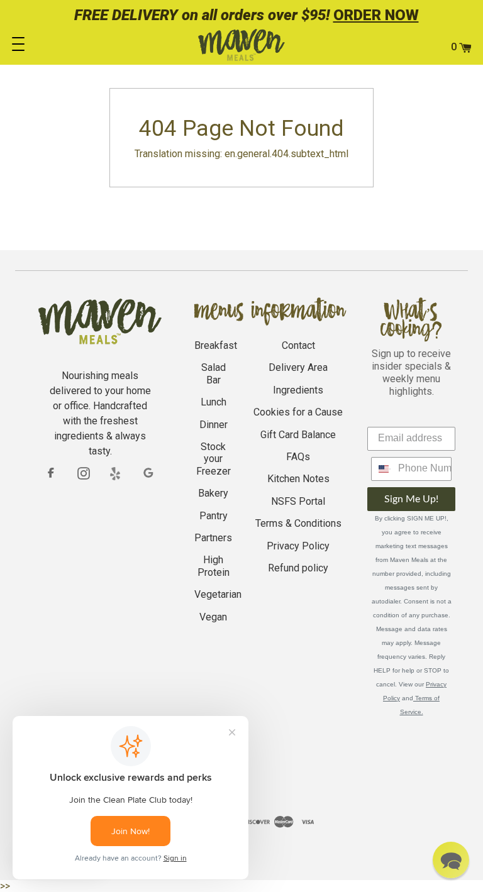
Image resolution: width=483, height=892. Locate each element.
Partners (213, 538)
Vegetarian (218, 594)
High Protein (213, 566)
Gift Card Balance (298, 435)
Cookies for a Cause (298, 412)
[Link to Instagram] (83, 473)
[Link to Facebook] (51, 473)
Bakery (213, 493)
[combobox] (382, 469)
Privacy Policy (298, 546)
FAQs (298, 457)
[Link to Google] (149, 473)
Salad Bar (213, 373)
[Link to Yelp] (116, 473)
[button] (451, 860)
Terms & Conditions (298, 523)
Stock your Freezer (213, 459)
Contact (298, 345)
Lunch (213, 402)
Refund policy (298, 568)
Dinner (213, 425)
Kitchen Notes (298, 479)
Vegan (213, 617)
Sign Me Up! (411, 499)
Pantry (213, 516)
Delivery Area (298, 367)
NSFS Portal (298, 501)
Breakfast (215, 345)
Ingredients (298, 390)
